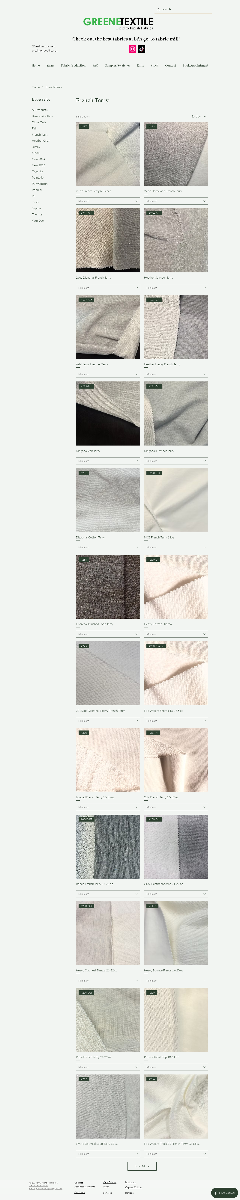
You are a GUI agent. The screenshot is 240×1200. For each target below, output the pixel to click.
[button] (50, 63)
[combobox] (108, 201)
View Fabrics (109, 1182)
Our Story (79, 1192)
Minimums (130, 1182)
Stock (106, 1186)
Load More (142, 1166)
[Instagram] (132, 49)
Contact (78, 1182)
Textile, (50, 1182)
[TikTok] (141, 49)
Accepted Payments (84, 1186)
